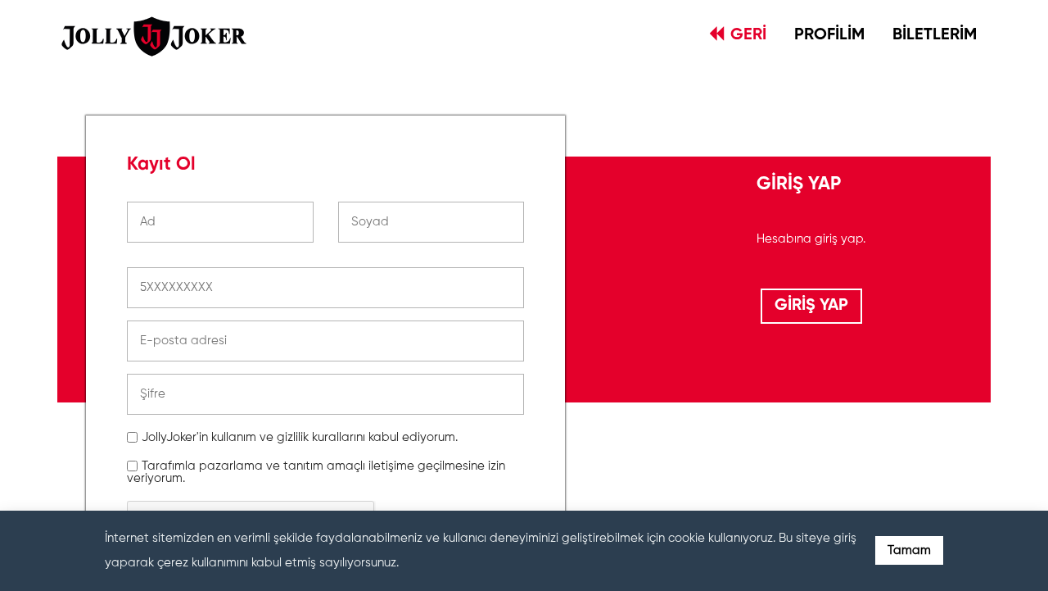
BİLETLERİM (934, 35)
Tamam (909, 550)
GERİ (748, 35)
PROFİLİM (829, 35)
